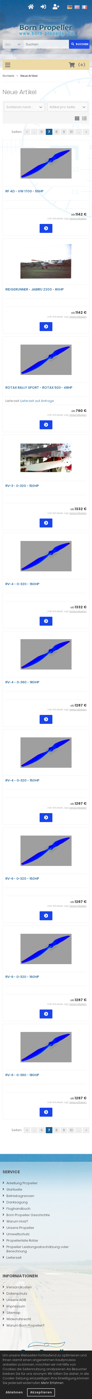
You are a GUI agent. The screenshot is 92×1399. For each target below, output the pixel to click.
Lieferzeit (13, 1257)
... (34, 132)
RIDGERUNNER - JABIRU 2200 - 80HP (34, 289)
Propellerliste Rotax (22, 1240)
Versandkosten (78, 218)
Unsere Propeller (20, 1227)
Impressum (15, 1306)
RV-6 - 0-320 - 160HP (22, 976)
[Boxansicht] (77, 118)
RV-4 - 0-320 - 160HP (22, 584)
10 (71, 132)
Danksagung (17, 1202)
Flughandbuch (18, 1208)
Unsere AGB (16, 1299)
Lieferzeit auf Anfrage (37, 401)
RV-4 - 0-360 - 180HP (22, 682)
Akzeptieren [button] (41, 1392)
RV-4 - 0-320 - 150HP (22, 780)
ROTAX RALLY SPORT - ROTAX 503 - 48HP (38, 387)
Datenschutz (16, 1293)
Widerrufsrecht (18, 1319)
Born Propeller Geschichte (28, 1215)
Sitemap (13, 1312)
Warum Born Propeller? (25, 1325)
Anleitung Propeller (22, 1183)
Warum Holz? (17, 1221)
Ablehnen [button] (14, 1392)
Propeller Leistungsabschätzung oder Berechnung (37, 1249)
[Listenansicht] (84, 118)
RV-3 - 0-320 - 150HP (22, 485)
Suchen (79, 44)
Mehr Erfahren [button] (52, 1383)
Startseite (14, 1189)
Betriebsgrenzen (20, 1195)
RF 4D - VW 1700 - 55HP (24, 191)
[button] (13, 44)
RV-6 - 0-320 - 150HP (22, 878)
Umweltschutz (18, 1234)
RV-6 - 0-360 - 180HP (22, 1075)
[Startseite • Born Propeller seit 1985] (46, 26)
